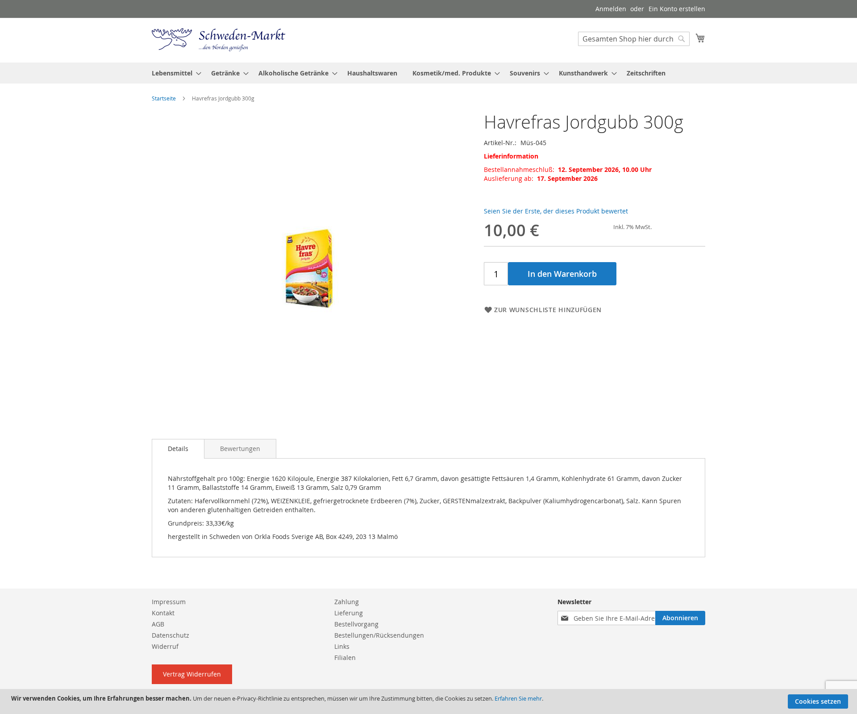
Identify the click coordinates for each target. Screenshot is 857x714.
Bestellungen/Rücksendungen (379, 635)
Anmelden (610, 8)
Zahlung (346, 601)
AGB (158, 624)
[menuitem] (173, 73)
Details (178, 448)
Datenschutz (170, 635)
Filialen (345, 657)
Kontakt (163, 613)
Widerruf (165, 646)
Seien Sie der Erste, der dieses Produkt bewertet (556, 211)
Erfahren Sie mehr (518, 698)
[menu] (428, 73)
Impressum (169, 601)
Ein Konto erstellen (677, 8)
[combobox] (634, 39)
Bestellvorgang (356, 624)
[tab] (178, 449)
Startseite (164, 98)
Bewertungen (240, 448)
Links (341, 646)
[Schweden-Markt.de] (219, 39)
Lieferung (348, 613)
